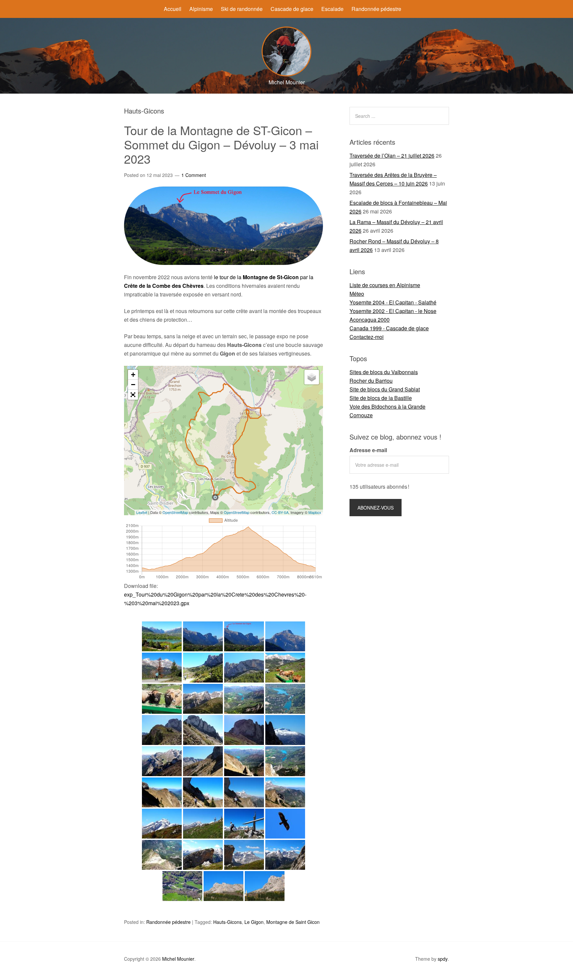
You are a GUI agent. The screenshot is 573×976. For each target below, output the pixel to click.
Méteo (357, 293)
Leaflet (141, 512)
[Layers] (311, 377)
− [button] (133, 384)
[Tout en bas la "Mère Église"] (182, 886)
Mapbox (314, 512)
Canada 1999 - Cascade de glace (389, 328)
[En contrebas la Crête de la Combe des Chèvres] (162, 855)
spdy (443, 958)
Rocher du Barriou (371, 380)
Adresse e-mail (368, 450)
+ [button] (133, 374)
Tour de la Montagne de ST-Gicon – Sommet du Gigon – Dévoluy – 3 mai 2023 (221, 144)
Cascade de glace (292, 9)
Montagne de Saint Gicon (293, 922)
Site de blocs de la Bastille (381, 398)
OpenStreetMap (175, 512)
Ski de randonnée (242, 9)
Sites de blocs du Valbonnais (384, 372)
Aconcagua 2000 (370, 319)
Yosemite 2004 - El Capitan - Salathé (393, 302)
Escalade (332, 9)
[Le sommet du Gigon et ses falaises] (203, 730)
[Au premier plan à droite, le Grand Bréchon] (203, 699)
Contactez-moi (367, 337)
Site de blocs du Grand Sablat (385, 389)
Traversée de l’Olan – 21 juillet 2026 (392, 155)
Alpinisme (201, 9)
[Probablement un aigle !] (285, 824)
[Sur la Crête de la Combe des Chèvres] (162, 730)
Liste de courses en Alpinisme (385, 285)
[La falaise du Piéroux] (203, 668)
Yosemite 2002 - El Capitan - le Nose (393, 311)
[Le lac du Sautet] (285, 699)
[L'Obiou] (162, 824)
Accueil (172, 9)
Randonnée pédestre (376, 9)
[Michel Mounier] (286, 74)
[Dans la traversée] (244, 792)
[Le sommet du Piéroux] (203, 855)
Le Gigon (254, 922)
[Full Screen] (133, 395)
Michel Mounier (178, 958)
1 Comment (193, 175)
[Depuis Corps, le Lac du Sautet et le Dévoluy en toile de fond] (162, 636)
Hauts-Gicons (227, 922)
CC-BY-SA (280, 512)
